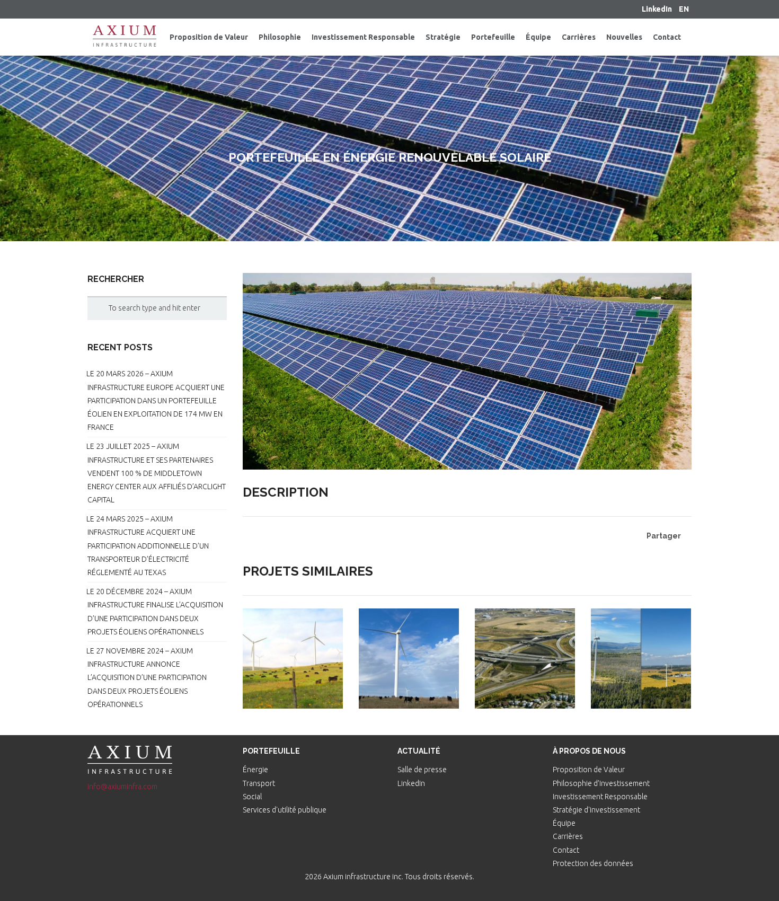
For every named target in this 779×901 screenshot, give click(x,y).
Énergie (255, 769)
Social (252, 796)
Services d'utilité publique (284, 810)
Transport (259, 783)
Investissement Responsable (600, 796)
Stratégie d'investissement (596, 810)
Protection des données (593, 863)
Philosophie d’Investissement (601, 783)
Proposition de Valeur (589, 769)
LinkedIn (411, 783)
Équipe (564, 823)
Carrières (568, 836)
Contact (566, 850)
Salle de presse (422, 769)
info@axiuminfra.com (122, 786)
